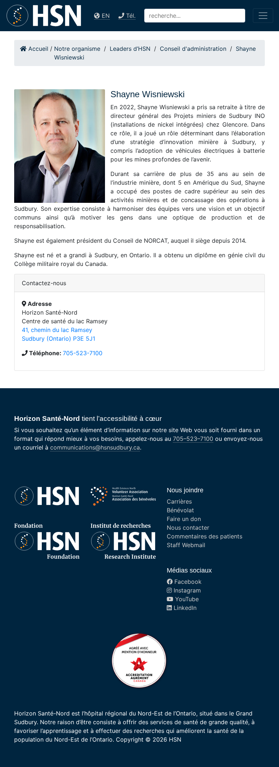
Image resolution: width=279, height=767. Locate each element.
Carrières (179, 501)
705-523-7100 (82, 353)
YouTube (186, 599)
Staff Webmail (186, 545)
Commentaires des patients (204, 536)
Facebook (187, 581)
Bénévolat (180, 510)
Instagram (186, 590)
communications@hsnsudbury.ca (95, 447)
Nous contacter (188, 527)
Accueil (37, 48)
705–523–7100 (193, 438)
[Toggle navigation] (263, 15)
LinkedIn (184, 607)
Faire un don (184, 518)
